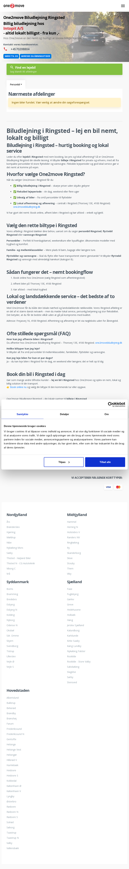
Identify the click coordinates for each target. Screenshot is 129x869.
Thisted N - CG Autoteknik (21, 563)
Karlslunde (72, 635)
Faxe (69, 588)
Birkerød (11, 708)
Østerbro (11, 801)
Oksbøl (10, 630)
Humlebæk (12, 765)
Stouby (71, 563)
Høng (70, 620)
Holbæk (71, 614)
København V (14, 791)
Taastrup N (13, 837)
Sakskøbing (73, 666)
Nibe (9, 542)
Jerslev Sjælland (75, 625)
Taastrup (11, 832)
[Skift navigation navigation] (123, 6)
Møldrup (11, 537)
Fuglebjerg (72, 594)
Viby (69, 573)
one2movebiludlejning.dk (26, 206)
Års (8, 521)
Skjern (10, 640)
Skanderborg (74, 553)
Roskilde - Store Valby (79, 661)
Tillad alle (105, 461)
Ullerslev (11, 656)
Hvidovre (11, 770)
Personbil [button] (15, 84)
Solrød (10, 822)
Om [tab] (106, 414)
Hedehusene (74, 609)
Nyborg (11, 620)
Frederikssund (14, 728)
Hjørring (11, 532)
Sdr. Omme (13, 635)
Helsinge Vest (14, 749)
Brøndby (11, 713)
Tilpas (62, 461)
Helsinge (11, 744)
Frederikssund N (15, 734)
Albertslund (13, 697)
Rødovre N (12, 811)
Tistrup (10, 651)
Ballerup (11, 702)
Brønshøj (12, 718)
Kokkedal (11, 780)
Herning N (72, 527)
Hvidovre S (12, 775)
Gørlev (70, 599)
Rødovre (11, 806)
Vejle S (10, 666)
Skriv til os (11, 56)
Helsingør (12, 754)
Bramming (12, 594)
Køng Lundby (74, 646)
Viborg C (11, 568)
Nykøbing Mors (15, 547)
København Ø (14, 785)
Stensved (72, 682)
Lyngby (10, 796)
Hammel (71, 521)
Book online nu (18, 387)
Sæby (10, 553)
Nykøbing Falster (76, 651)
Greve (70, 604)
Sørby (70, 677)
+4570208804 (19, 49)
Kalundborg (73, 630)
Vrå (8, 573)
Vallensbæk (13, 848)
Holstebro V (73, 532)
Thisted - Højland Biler (19, 558)
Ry (68, 547)
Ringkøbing (73, 542)
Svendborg (12, 646)
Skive (70, 558)
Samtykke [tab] (22, 414)
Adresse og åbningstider (35, 56)
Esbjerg (11, 604)
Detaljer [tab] (64, 414)
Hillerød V (12, 760)
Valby (9, 843)
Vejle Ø (10, 661)
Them (70, 568)
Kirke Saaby (73, 640)
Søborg (10, 827)
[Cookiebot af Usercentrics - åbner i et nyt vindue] (110, 404)
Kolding (11, 614)
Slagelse (71, 672)
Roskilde (71, 656)
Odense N (12, 625)
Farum (10, 723)
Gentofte (11, 739)
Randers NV (73, 537)
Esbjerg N (12, 609)
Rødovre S (12, 817)
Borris (10, 588)
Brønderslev (13, 527)
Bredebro (12, 599)
